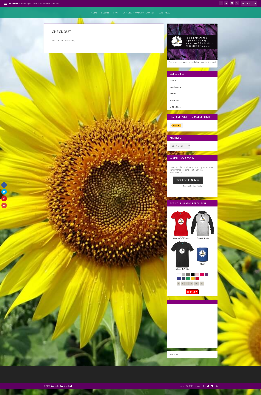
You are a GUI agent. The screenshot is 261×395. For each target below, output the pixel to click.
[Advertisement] (192, 325)
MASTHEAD (164, 12)
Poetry (173, 80)
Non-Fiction (175, 87)
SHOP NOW (192, 292)
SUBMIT (105, 12)
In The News (175, 107)
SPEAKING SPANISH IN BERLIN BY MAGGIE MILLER (44, 3)
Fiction (173, 93)
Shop (116, 12)
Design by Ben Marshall (61, 386)
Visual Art (174, 100)
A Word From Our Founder (138, 12)
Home (94, 12)
